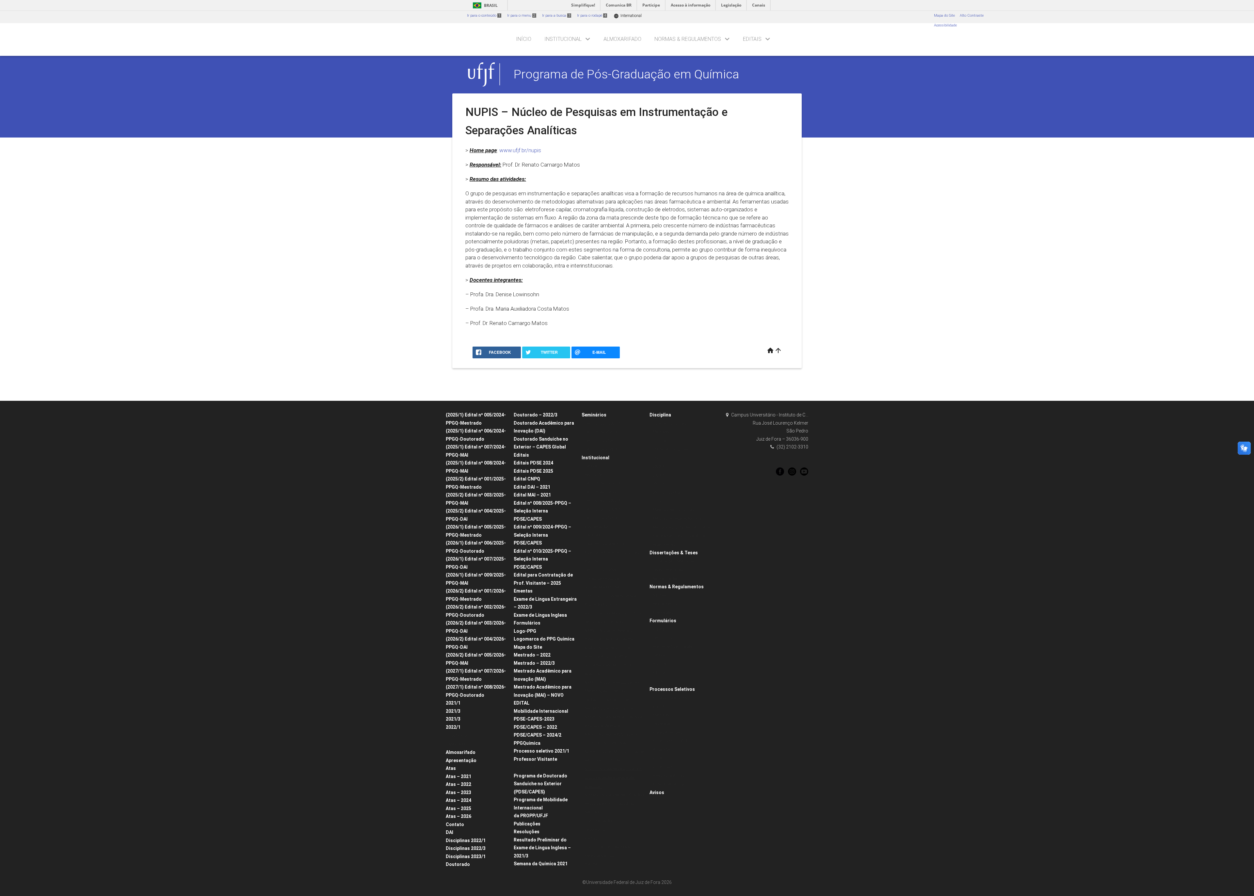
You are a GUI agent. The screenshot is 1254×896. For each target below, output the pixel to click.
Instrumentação (598, 821)
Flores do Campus (600, 856)
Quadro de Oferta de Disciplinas (612, 552)
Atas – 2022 (458, 784)
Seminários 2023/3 (601, 518)
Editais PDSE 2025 (533, 471)
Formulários (527, 623)
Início (523, 39)
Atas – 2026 (458, 816)
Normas (660, 595)
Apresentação (461, 760)
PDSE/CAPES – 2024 (670, 741)
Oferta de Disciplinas (670, 449)
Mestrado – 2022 (532, 655)
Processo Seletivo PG (670, 698)
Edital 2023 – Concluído (537, 767)
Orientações (663, 613)
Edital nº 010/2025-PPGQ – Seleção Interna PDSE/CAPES (542, 559)
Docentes (593, 535)
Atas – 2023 (458, 792)
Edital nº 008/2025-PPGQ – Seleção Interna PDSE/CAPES (542, 511)
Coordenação (596, 527)
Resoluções (526, 831)
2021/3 (453, 711)
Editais (752, 39)
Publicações (527, 823)
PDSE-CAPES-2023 (534, 719)
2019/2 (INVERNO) (668, 493)
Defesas (592, 466)
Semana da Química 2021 (541, 863)
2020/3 (658, 466)
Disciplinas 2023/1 (466, 856)
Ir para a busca (556, 15)
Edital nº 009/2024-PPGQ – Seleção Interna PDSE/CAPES (542, 535)
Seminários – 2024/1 (602, 570)
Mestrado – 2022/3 (534, 663)
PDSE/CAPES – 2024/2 (537, 735)
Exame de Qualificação (672, 646)
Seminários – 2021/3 (602, 483)
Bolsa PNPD (663, 750)
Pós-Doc (660, 672)
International (628, 15)
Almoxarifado (622, 39)
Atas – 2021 (458, 776)
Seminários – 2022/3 (602, 500)
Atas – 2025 (458, 808)
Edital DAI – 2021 (532, 487)
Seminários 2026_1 (601, 441)
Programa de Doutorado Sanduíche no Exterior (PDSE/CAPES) (540, 783)
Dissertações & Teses (674, 552)
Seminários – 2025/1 (602, 423)
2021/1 (453, 703)
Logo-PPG (525, 631)
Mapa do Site (944, 15)
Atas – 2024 (458, 800)
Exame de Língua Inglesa (540, 615)
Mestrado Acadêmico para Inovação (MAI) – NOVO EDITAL (542, 695)
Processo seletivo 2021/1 (541, 751)
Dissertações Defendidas (674, 561)
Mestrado (457, 744)
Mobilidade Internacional (541, 711)
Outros (658, 681)
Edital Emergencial (669, 784)
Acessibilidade (945, 25)
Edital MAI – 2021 (532, 494)
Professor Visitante (535, 759)
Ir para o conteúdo (483, 15)
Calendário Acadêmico (604, 544)
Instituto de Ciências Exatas (608, 847)
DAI (449, 832)
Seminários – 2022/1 (602, 492)
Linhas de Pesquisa (602, 579)
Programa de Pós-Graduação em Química (626, 74)
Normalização (665, 579)
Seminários (594, 414)
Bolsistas (592, 561)
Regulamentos (665, 604)
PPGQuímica (527, 743)
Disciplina (660, 414)
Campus (592, 838)
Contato (455, 824)
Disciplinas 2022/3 (466, 848)
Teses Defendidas (668, 570)
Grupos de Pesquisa (602, 587)
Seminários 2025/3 (601, 432)
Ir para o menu (521, 15)
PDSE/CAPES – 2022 (535, 727)
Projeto (658, 629)
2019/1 (658, 501)
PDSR (657, 758)
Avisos (657, 792)
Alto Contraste (972, 15)
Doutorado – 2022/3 (535, 414)
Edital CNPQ (527, 478)
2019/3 (658, 484)
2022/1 (453, 727)
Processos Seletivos (672, 689)
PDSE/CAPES (664, 767)
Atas (451, 768)
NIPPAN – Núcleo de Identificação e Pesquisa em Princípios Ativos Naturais (615, 803)
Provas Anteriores (667, 732)
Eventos (591, 864)
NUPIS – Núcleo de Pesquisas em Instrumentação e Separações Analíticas (613, 778)
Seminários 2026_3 (601, 449)
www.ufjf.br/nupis (520, 150)
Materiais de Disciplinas (673, 510)
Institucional (563, 39)
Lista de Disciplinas (669, 423)
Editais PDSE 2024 (533, 462)
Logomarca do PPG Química (544, 639)
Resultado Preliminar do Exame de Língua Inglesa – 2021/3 (542, 847)
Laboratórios (595, 829)
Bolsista (659, 664)
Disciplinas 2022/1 (466, 840)
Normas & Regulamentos (687, 39)
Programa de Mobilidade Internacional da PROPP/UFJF (541, 807)
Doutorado (458, 735)
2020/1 (658, 475)
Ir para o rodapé (591, 15)
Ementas (523, 591)
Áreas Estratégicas (668, 776)
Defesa (659, 655)
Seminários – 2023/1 (602, 509)
